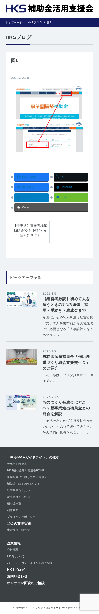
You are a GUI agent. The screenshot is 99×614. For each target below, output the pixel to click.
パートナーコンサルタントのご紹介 (30, 562)
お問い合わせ (17, 576)
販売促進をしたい (18, 496)
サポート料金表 (17, 463)
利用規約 (12, 510)
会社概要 (12, 549)
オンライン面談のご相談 (26, 583)
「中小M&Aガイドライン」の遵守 (33, 457)
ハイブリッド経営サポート (45, 607)
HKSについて (16, 556)
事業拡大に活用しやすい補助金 (27, 477)
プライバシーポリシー (21, 516)
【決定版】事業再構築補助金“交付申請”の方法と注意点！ (30, 231)
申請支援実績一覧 (18, 529)
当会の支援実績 (19, 523)
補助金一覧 (14, 503)
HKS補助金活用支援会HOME (26, 470)
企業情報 (14, 543)
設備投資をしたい (18, 490)
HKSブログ (16, 570)
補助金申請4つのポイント (23, 483)
